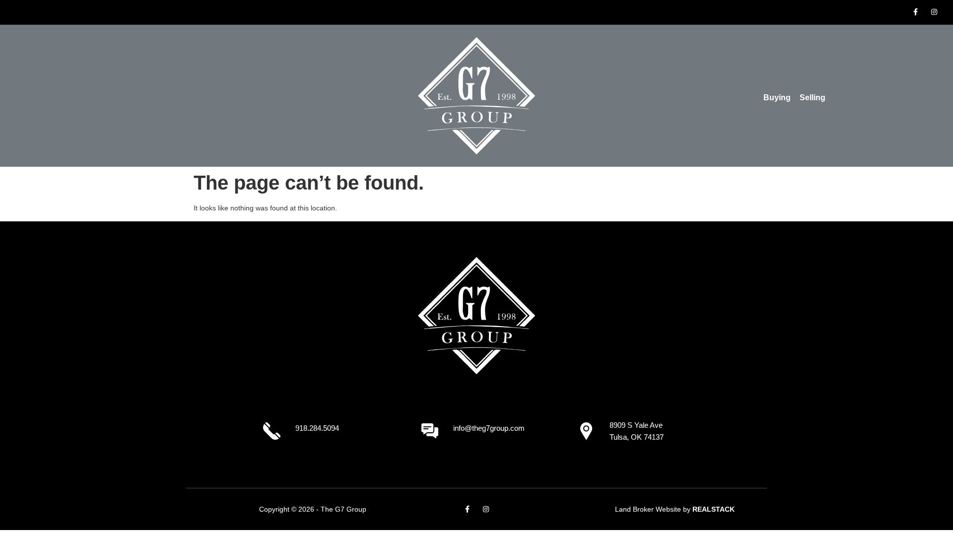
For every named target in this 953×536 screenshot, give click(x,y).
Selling (812, 97)
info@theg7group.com (489, 428)
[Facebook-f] (915, 12)
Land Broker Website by (675, 509)
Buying (777, 97)
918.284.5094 (317, 428)
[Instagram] (934, 12)
